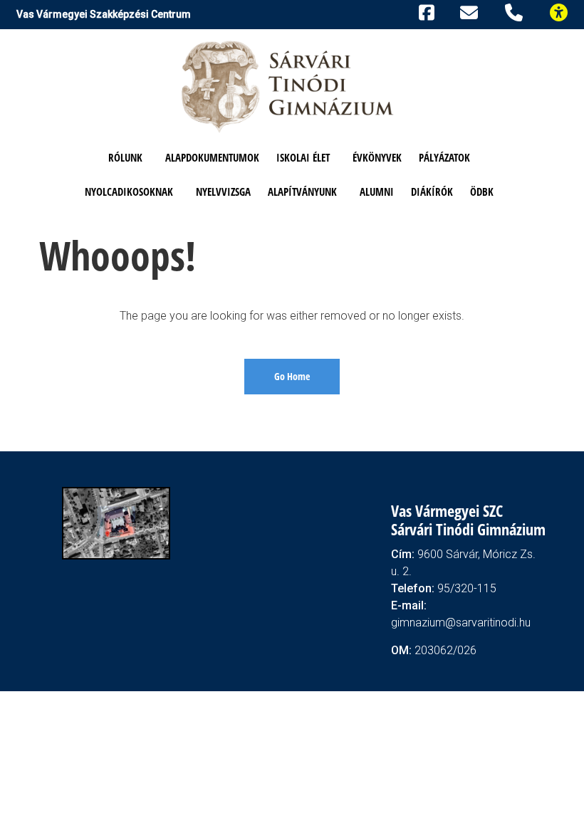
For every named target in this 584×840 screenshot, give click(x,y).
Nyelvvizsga (223, 191)
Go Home (292, 376)
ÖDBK (482, 191)
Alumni (377, 191)
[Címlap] (288, 86)
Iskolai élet (303, 157)
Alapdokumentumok (212, 157)
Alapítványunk (302, 191)
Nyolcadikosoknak (129, 191)
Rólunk (125, 157)
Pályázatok (444, 157)
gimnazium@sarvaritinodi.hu (461, 622)
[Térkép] (116, 522)
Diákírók (432, 191)
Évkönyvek (377, 157)
